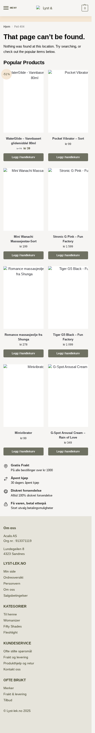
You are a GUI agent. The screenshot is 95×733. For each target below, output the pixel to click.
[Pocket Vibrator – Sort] (68, 101)
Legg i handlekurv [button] (23, 157)
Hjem (6, 26)
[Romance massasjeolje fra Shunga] (23, 297)
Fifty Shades (12, 626)
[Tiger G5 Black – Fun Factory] (68, 297)
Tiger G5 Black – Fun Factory (68, 337)
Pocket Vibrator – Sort (68, 138)
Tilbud (7, 700)
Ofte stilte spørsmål (17, 651)
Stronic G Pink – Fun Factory (68, 239)
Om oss (9, 589)
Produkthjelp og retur (18, 663)
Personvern (11, 583)
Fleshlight (10, 632)
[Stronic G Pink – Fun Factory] (68, 199)
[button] (84, 8)
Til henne (10, 614)
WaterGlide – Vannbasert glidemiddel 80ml (23, 141)
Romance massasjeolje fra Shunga (23, 337)
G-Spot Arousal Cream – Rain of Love (68, 435)
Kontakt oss (12, 669)
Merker (8, 688)
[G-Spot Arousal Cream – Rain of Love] (68, 395)
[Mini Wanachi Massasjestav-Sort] (23, 199)
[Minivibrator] (23, 395)
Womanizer (11, 620)
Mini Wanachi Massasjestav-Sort (23, 239)
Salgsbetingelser (15, 595)
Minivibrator (23, 433)
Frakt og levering (15, 657)
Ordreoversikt (13, 577)
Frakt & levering (15, 694)
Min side (9, 571)
